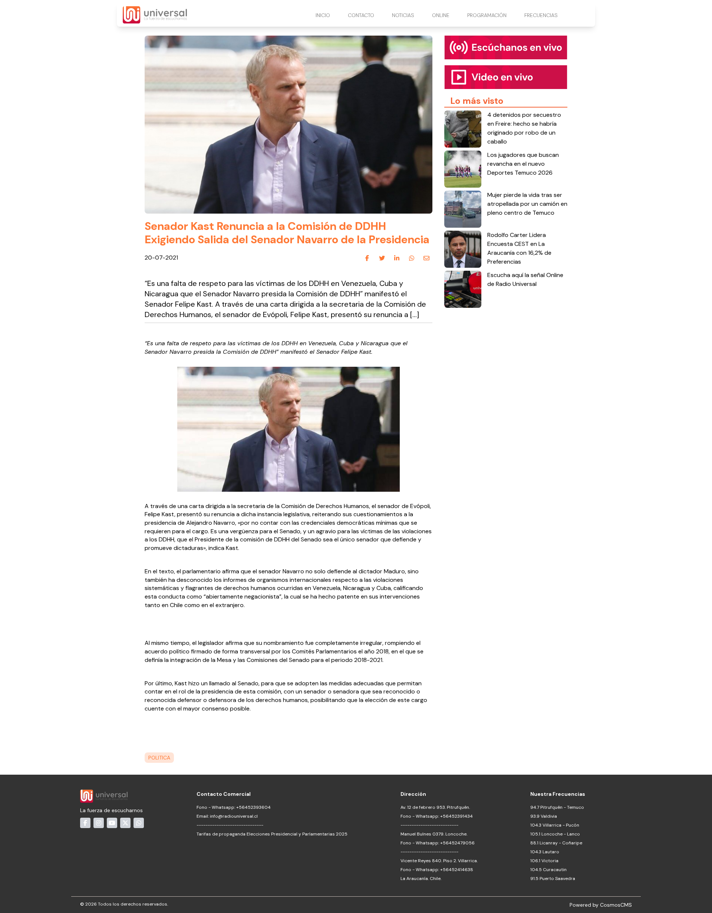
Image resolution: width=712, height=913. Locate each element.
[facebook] (367, 258)
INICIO (323, 15)
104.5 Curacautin (548, 870)
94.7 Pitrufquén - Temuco (557, 807)
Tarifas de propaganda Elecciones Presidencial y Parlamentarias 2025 (272, 834)
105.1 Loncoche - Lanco (555, 834)
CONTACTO (361, 15)
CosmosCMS (616, 905)
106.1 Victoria (544, 861)
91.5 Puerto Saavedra (552, 878)
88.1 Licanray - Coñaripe (556, 843)
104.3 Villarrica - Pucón (554, 825)
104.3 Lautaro (544, 852)
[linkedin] (397, 258)
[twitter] (382, 258)
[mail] (426, 258)
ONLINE (440, 15)
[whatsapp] (412, 258)
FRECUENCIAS (541, 15)
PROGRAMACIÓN (487, 15)
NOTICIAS (403, 15)
